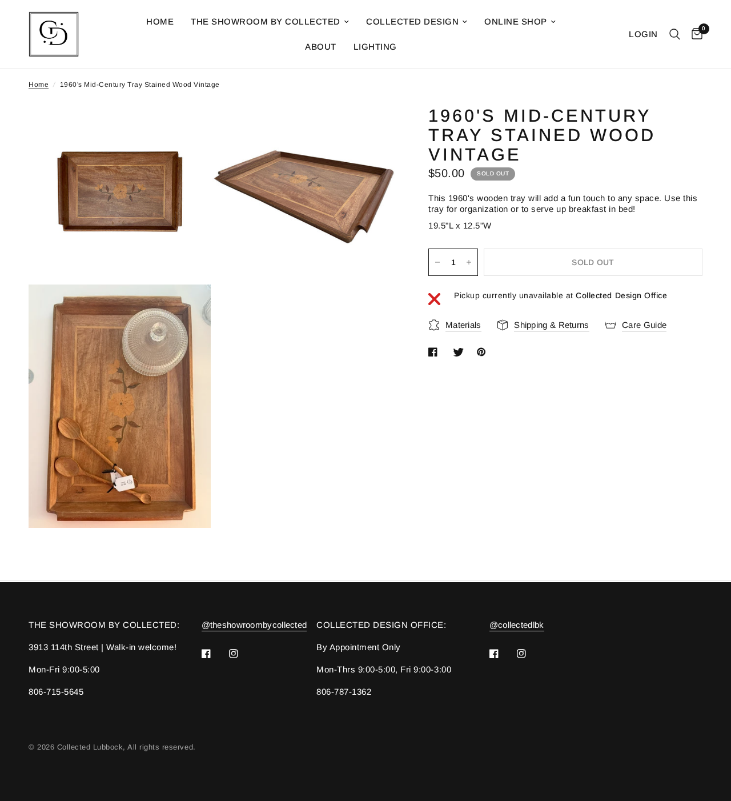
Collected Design (412, 21)
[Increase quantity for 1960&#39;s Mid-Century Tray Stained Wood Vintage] (468, 262)
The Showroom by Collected (265, 21)
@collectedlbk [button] (516, 625)
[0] (694, 34)
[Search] (675, 34)
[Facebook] (214, 653)
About (320, 46)
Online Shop (515, 21)
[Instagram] (241, 653)
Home (160, 21)
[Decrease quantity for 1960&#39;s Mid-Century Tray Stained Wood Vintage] (437, 262)
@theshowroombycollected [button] (254, 625)
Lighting (375, 46)
